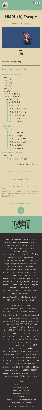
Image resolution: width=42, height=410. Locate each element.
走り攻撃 (7, 376)
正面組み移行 (8, 370)
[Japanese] (36, 3)
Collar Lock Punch (26, 248)
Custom (35, 254)
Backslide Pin (22, 242)
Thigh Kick (12, 300)
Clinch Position (30, 245)
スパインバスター (26, 336)
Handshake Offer (10, 272)
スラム (36, 336)
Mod (28, 278)
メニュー (5, 360)
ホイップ (6, 357)
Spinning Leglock (31, 290)
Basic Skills (33, 242)
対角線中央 (6, 367)
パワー (5, 354)
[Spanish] (39, 3)
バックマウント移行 (28, 345)
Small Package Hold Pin (12, 290)
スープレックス (8, 339)
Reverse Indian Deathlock (14, 284)
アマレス (8, 327)
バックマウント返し (15, 348)
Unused (24, 321)
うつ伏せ (6, 324)
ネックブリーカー (14, 342)
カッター (33, 327)
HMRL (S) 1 (8, 77)
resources (22, 318)
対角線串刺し (16, 367)
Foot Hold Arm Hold (28, 263)
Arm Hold (31, 239)
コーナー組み (22, 333)
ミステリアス (34, 357)
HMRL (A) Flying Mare (17, 138)
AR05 (36, 309)
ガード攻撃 (7, 330)
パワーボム (12, 354)
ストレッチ (6, 336)
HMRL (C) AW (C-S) (16, 105)
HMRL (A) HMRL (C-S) (12, 102)
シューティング (33, 333)
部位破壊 (15, 376)
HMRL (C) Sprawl (15, 121)
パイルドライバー (32, 351)
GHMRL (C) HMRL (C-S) (12, 96)
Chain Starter (9, 315)
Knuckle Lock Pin (10, 278)
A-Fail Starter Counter (14, 308)
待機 (28, 367)
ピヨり (26, 354)
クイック (6, 333)
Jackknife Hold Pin (15, 275)
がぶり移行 (24, 324)
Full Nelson (28, 266)
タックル (18, 339)
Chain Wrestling (16, 245)
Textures (35, 296)
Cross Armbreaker (21, 251)
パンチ (20, 354)
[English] (34, 3)
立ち (19, 370)
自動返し (7, 373)
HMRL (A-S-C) (9, 155)
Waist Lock (29, 300)
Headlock (22, 272)
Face (22, 315)
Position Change (15, 281)
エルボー (15, 327)
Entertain (22, 260)
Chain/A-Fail (33, 311)
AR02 (26, 309)
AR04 (31, 309)
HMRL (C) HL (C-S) (16, 118)
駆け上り (30, 376)
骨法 (35, 376)
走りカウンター (32, 373)
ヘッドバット (34, 354)
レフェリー (35, 360)
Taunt (27, 297)
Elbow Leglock (10, 260)
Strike (15, 293)
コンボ (13, 333)
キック (35, 330)
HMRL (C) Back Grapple (18, 109)
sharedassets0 (33, 318)
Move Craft (34, 278)
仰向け (8, 363)
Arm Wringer (10, 242)
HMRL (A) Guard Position (19, 142)
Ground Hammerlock (14, 269)
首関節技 (23, 376)
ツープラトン (34, 339)
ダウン (25, 339)
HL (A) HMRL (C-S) (11, 99)
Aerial (8, 239)
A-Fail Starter (24, 305)
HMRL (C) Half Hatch (17, 115)
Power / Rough (31, 281)
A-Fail (27, 179)
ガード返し (27, 330)
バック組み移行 (9, 351)
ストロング (15, 336)
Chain (24, 311)
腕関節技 (35, 370)
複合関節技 (16, 373)
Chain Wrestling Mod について (28, 164)
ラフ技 (12, 360)
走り (23, 373)
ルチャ (27, 360)
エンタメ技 (24, 327)
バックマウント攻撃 (11, 345)
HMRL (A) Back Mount (17, 132)
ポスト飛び (25, 357)
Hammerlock (18, 179)
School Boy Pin (32, 284)
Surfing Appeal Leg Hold (13, 297)
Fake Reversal (32, 314)
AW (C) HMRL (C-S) (11, 91)
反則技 (20, 364)
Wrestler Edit (33, 321)
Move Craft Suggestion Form (21, 203)
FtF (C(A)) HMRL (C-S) (12, 94)
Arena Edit (7, 312)
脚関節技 (26, 370)
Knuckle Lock (29, 275)
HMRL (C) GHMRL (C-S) (18, 112)
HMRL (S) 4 (8, 85)
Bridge (7, 245)
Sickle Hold (14, 287)
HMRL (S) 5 (8, 88)
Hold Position (8, 318)
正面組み (35, 366)
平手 (23, 367)
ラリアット (20, 360)
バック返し (21, 351)
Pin (4, 281)
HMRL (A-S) (8, 128)
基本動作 (32, 363)
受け (25, 363)
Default (12, 257)
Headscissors (33, 272)
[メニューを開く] (39, 5)
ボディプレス (15, 357)
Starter (17, 321)
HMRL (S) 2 (8, 80)
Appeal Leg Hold (19, 239)
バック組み (28, 348)
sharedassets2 (8, 321)
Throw (20, 300)
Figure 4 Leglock (12, 263)
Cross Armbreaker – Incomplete (16, 254)
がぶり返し (34, 324)
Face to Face (32, 260)
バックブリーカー (27, 342)
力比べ (14, 363)
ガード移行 (17, 330)
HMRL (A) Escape (15, 135)
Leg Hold (22, 278)
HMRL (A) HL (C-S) (16, 145)
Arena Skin (16, 312)
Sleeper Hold (26, 287)
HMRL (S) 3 (8, 83)
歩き (15, 370)
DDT (18, 315)
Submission (24, 293)
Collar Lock (13, 248)
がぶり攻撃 (15, 324)
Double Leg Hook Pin (25, 257)
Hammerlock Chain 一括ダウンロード (21, 171)
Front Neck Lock (15, 266)
